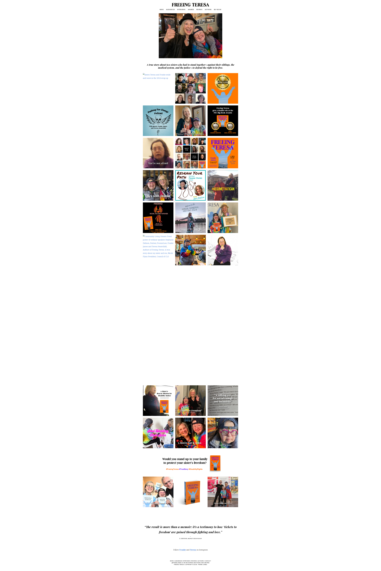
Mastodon (197, 563)
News (172, 561)
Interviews (186, 561)
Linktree (206, 563)
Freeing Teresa (179, 564)
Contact (208, 561)
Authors (201, 561)
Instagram (189, 563)
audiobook (178, 561)
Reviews (194, 561)
